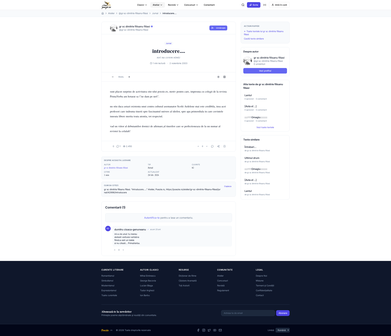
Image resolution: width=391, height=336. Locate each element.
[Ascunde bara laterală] (224, 77)
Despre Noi (261, 275)
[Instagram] (203, 330)
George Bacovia (148, 280)
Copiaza (227, 186)
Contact (260, 295)
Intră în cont (281, 5)
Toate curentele (109, 295)
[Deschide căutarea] (243, 5)
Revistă (172, 5)
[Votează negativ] (207, 146)
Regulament (223, 290)
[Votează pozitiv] (198, 146)
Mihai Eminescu (147, 275)
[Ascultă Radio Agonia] (265, 5)
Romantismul (107, 275)
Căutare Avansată (188, 280)
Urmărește (220, 28)
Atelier (156, 5)
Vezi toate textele (265, 127)
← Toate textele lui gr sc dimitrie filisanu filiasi (263, 33)
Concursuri (189, 5)
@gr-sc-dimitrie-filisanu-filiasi (133, 13)
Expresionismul (108, 290)
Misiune (259, 280)
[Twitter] (209, 330)
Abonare (283, 313)
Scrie (255, 5)
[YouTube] (214, 330)
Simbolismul (107, 280)
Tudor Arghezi (147, 290)
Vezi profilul (265, 70)
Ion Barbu (145, 295)
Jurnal (155, 13)
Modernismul (107, 285)
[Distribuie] (218, 146)
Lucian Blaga (146, 285)
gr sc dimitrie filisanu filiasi (116, 167)
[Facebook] (198, 330)
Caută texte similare (254, 38)
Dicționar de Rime (187, 275)
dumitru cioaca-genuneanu (130, 229)
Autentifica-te (152, 217)
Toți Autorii (184, 285)
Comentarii (209, 5)
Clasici (140, 5)
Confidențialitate (264, 290)
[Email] (220, 330)
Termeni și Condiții (265, 285)
